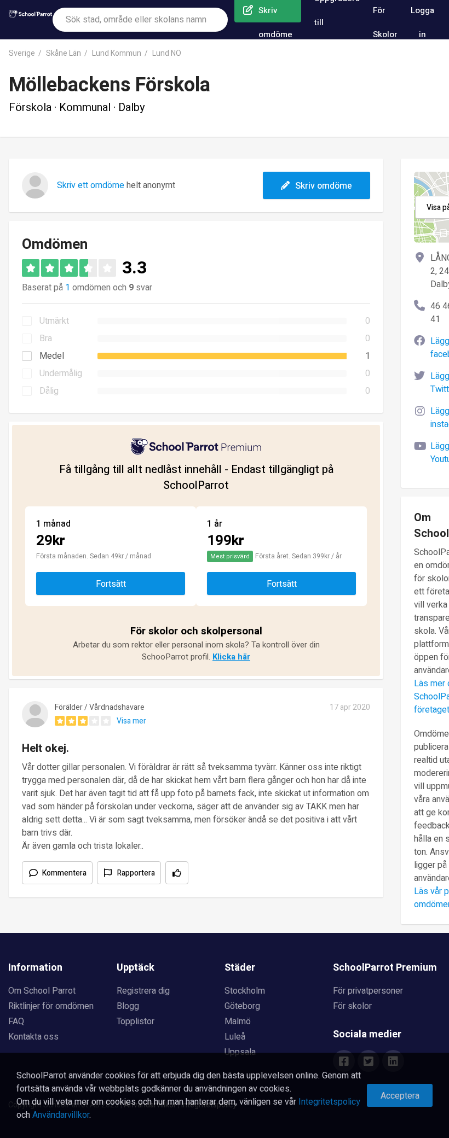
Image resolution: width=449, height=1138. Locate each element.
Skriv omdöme (323, 185)
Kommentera (64, 873)
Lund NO (166, 53)
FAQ (16, 1021)
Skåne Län (63, 53)
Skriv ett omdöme (90, 185)
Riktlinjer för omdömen (51, 1006)
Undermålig (60, 373)
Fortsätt (111, 584)
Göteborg (242, 1006)
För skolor (352, 1006)
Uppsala (240, 1052)
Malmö (238, 1021)
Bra (45, 338)
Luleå (235, 1036)
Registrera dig (143, 990)
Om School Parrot (42, 990)
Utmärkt (54, 321)
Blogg (128, 1006)
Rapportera (136, 873)
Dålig (49, 391)
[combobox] (140, 20)
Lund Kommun (116, 53)
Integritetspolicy (329, 1101)
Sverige (22, 53)
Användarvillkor (60, 1115)
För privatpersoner (368, 990)
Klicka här (231, 657)
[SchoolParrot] (30, 20)
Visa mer (131, 721)
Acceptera (400, 1095)
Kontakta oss (33, 1036)
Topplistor (135, 1021)
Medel (51, 356)
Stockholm (245, 990)
